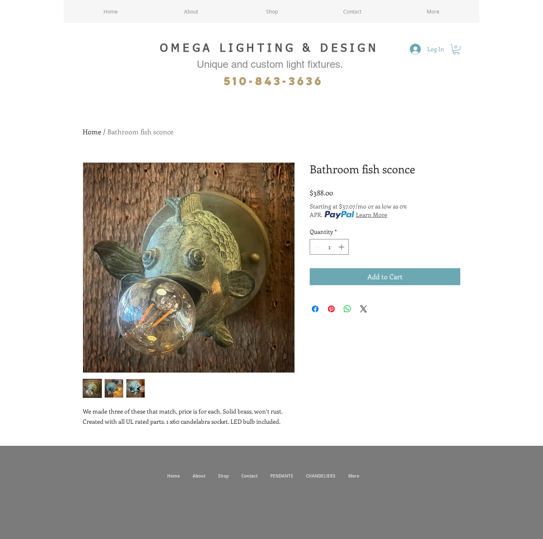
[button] (456, 49)
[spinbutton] (329, 246)
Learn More (371, 215)
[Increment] (342, 246)
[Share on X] (363, 309)
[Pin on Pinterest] (331, 309)
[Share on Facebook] (315, 309)
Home (92, 131)
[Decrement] (316, 246)
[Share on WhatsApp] (347, 309)
